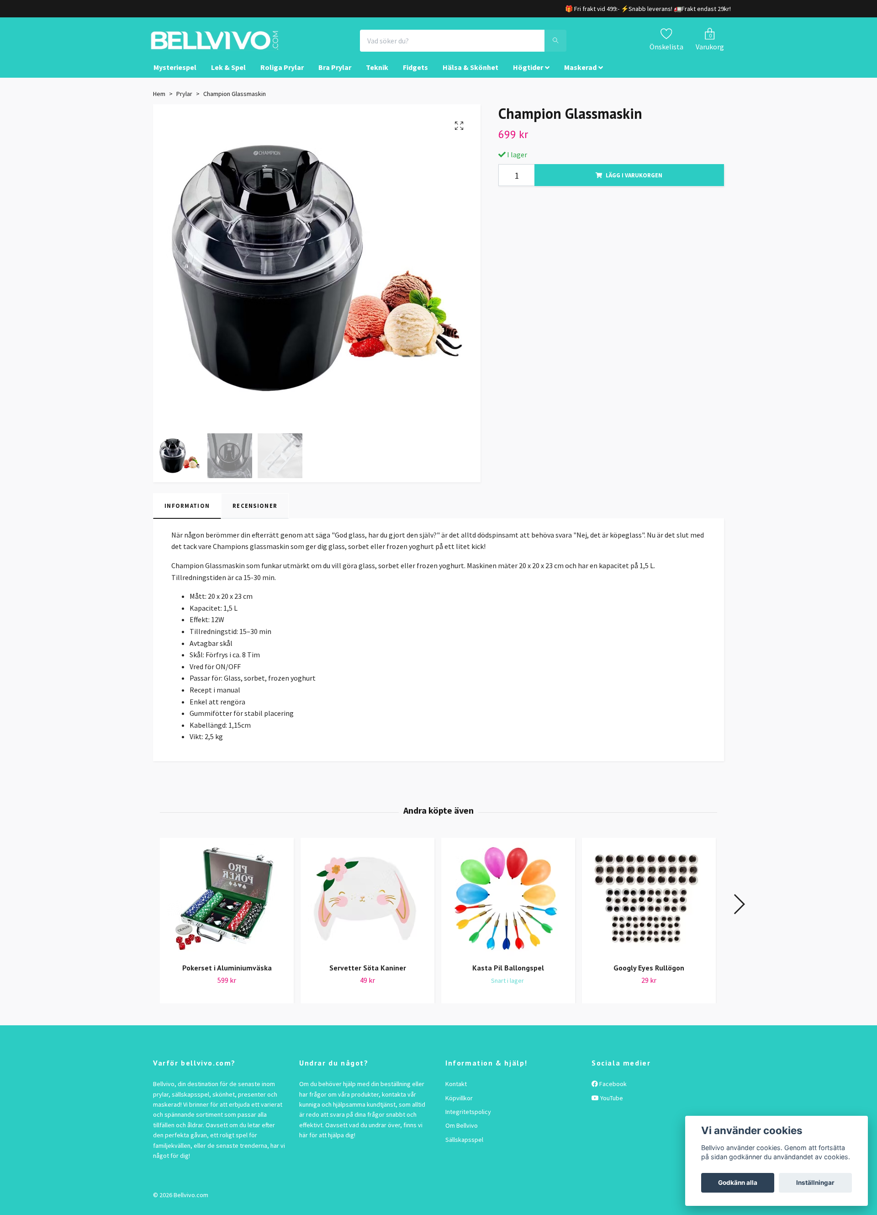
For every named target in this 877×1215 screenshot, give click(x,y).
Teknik (377, 75)
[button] (739, 912)
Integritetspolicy (468, 1120)
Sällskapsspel (464, 1148)
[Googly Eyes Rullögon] (648, 907)
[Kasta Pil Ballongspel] (508, 907)
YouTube (611, 1106)
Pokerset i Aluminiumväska (227, 976)
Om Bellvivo (461, 1134)
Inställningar (815, 1182)
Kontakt (456, 1092)
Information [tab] (187, 514)
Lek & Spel (228, 75)
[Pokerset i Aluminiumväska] (226, 907)
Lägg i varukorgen (634, 183)
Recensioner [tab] (254, 514)
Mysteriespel (174, 75)
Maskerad (580, 75)
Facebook (612, 1092)
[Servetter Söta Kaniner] (367, 907)
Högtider (528, 75)
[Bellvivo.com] (240, 45)
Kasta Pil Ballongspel (508, 976)
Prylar (184, 102)
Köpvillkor (459, 1106)
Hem (159, 102)
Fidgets (415, 75)
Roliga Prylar (282, 75)
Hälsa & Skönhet (470, 75)
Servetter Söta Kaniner (367, 976)
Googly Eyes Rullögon (648, 976)
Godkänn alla (737, 1182)
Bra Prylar (334, 75)
